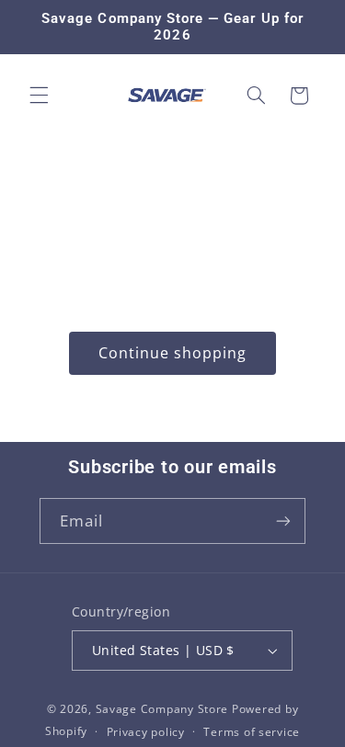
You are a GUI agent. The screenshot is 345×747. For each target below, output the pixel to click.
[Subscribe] (283, 520)
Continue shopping (172, 353)
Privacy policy (146, 732)
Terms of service (251, 732)
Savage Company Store (162, 709)
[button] (38, 95)
